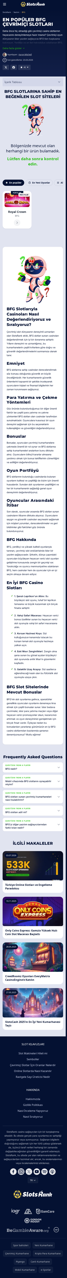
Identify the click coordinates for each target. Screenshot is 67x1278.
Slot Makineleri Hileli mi (33, 1053)
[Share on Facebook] (13, 67)
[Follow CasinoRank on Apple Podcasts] (52, 1171)
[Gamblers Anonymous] (28, 1211)
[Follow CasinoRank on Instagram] (21, 1171)
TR (31, 1180)
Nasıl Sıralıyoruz (33, 1116)
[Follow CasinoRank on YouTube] (37, 1171)
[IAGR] (15, 1211)
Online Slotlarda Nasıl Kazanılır (33, 1071)
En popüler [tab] (15, 182)
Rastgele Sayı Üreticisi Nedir (33, 1077)
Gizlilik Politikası (33, 1105)
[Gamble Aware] (28, 1229)
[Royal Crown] (17, 210)
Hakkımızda (33, 1099)
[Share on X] (6, 67)
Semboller (33, 1059)
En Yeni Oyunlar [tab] (41, 182)
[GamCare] (45, 1211)
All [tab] (62, 182)
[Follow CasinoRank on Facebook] (13, 1171)
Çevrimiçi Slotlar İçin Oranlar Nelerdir (33, 1065)
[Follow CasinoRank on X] (29, 1171)
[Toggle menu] (4, 4)
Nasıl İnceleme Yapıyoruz (33, 1111)
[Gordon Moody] (32, 1220)
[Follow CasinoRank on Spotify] (44, 1171)
